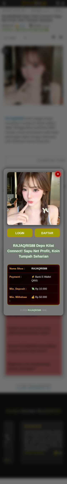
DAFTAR (47, 233)
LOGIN (19, 233)
